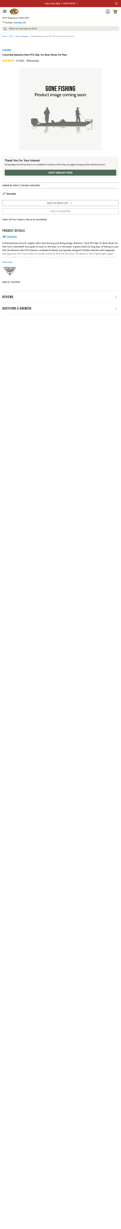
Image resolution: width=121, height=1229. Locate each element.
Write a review (33, 60)
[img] (115, 11)
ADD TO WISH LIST (57, 203)
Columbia (6, 49)
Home (4, 36)
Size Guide (11, 193)
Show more (7, 262)
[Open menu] (4, 11)
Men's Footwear (22, 36)
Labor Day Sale (60, 3)
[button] (116, 3)
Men (11, 36)
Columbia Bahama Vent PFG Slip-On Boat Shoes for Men (34, 54)
